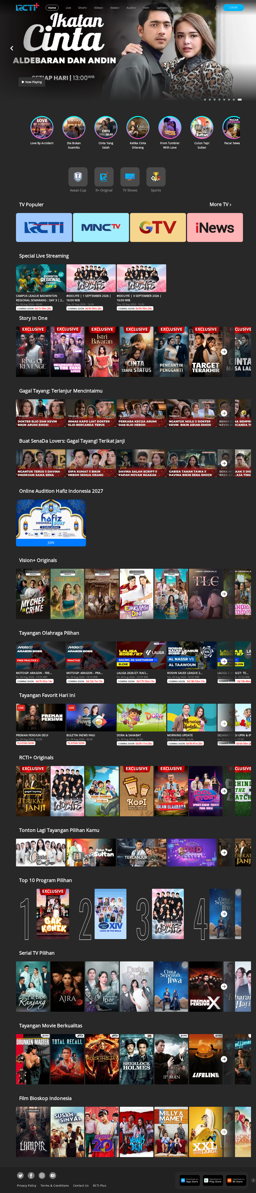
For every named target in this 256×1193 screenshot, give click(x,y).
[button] (233, 7)
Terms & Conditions (55, 1185)
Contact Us (81, 1185)
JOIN (51, 542)
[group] (189, 1180)
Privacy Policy (26, 1185)
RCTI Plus (99, 1185)
